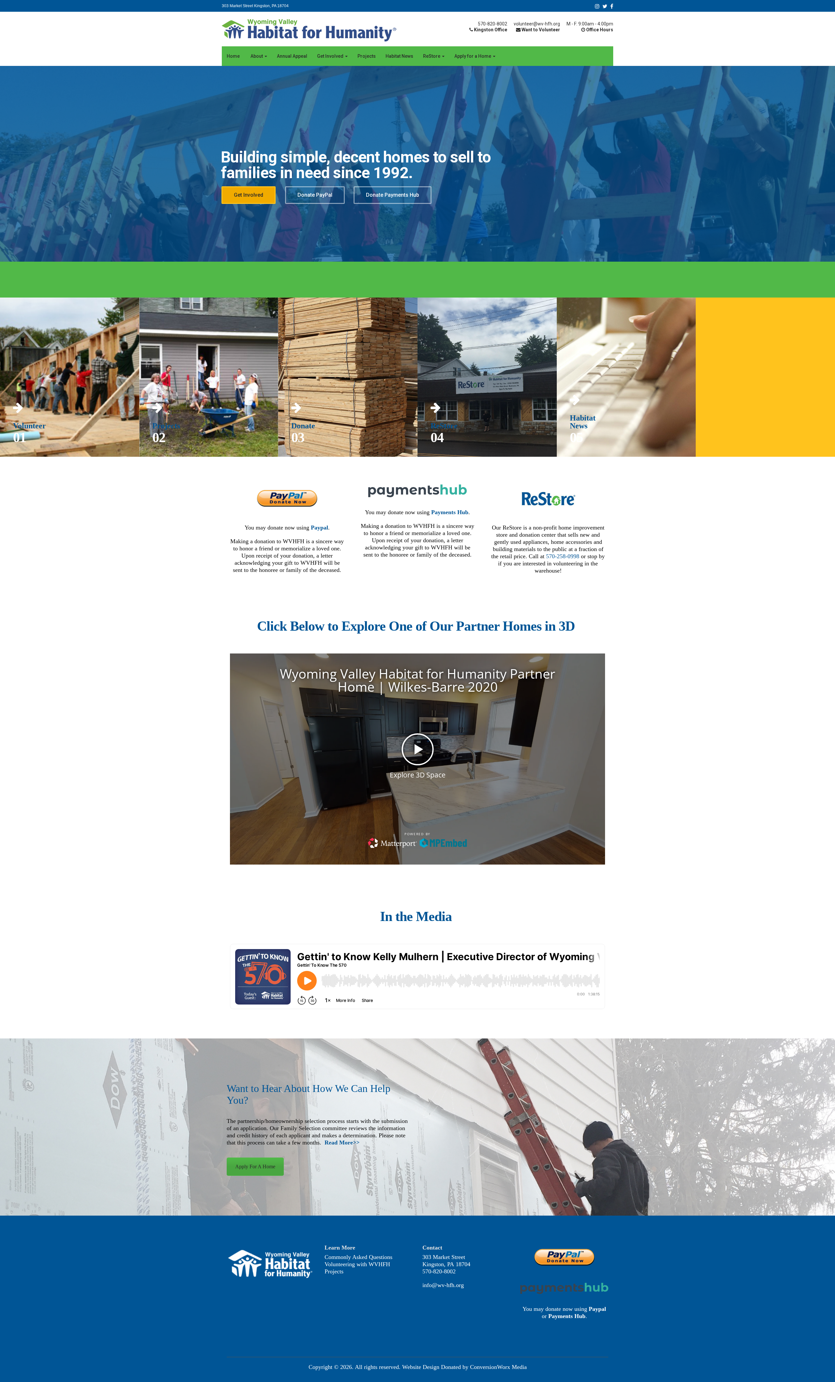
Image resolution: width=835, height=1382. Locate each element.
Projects (366, 56)
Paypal (319, 527)
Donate (303, 426)
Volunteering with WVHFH (357, 1264)
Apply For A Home (255, 1166)
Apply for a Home (473, 56)
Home (233, 56)
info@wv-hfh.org (443, 1285)
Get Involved (330, 56)
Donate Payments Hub (392, 195)
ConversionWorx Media (498, 1367)
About (257, 56)
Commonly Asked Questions (358, 1257)
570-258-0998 (562, 556)
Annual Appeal (292, 56)
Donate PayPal (314, 195)
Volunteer (29, 426)
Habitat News (399, 56)
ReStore (432, 56)
